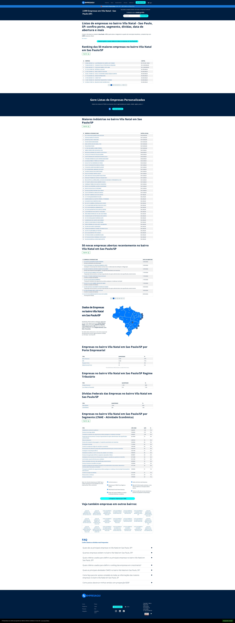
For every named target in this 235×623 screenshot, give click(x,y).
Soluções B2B (118, 2)
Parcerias (125, 2)
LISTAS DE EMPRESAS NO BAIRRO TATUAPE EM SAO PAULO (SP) (148, 521)
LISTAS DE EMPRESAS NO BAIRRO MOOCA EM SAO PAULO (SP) (138, 520)
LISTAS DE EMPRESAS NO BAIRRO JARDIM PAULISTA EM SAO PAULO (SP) (148, 513)
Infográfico (84, 611)
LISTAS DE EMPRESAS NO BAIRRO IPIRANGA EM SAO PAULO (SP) (127, 520)
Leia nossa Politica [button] (45, 620)
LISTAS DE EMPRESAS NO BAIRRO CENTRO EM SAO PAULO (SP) (117, 512)
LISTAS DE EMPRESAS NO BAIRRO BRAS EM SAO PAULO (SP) (127, 512)
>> (125, 85)
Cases (95, 606)
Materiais (131, 2)
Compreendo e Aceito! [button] (227, 620)
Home (83, 604)
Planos (112, 2)
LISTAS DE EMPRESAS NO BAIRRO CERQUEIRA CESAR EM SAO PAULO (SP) (87, 529)
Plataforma (107, 2)
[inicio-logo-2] (88, 2)
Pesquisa (84, 609)
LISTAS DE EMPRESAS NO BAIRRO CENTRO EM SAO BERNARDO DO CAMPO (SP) (97, 529)
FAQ (95, 609)
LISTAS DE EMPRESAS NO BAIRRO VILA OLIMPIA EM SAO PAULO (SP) (96, 521)
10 (123, 85)
